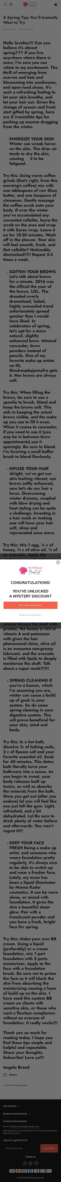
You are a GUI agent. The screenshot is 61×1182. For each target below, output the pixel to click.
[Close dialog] (58, 562)
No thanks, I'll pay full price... (30, 615)
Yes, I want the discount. (30, 605)
